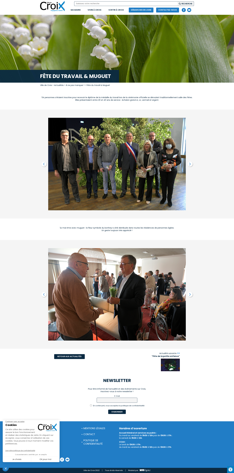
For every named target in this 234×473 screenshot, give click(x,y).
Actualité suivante (166, 354)
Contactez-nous (167, 10)
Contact (89, 434)
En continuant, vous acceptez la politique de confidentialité (118, 405)
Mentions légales (94, 428)
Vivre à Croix (94, 10)
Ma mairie (76, 10)
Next (190, 164)
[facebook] (184, 10)
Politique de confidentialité (93, 442)
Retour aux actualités (69, 356)
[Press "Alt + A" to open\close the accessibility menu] (230, 469)
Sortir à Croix (116, 10)
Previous (43, 164)
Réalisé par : (133, 470)
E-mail (117, 396)
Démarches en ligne (141, 10)
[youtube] (189, 10)
